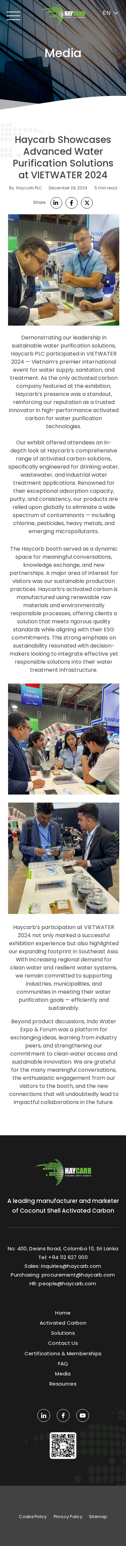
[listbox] (111, 13)
